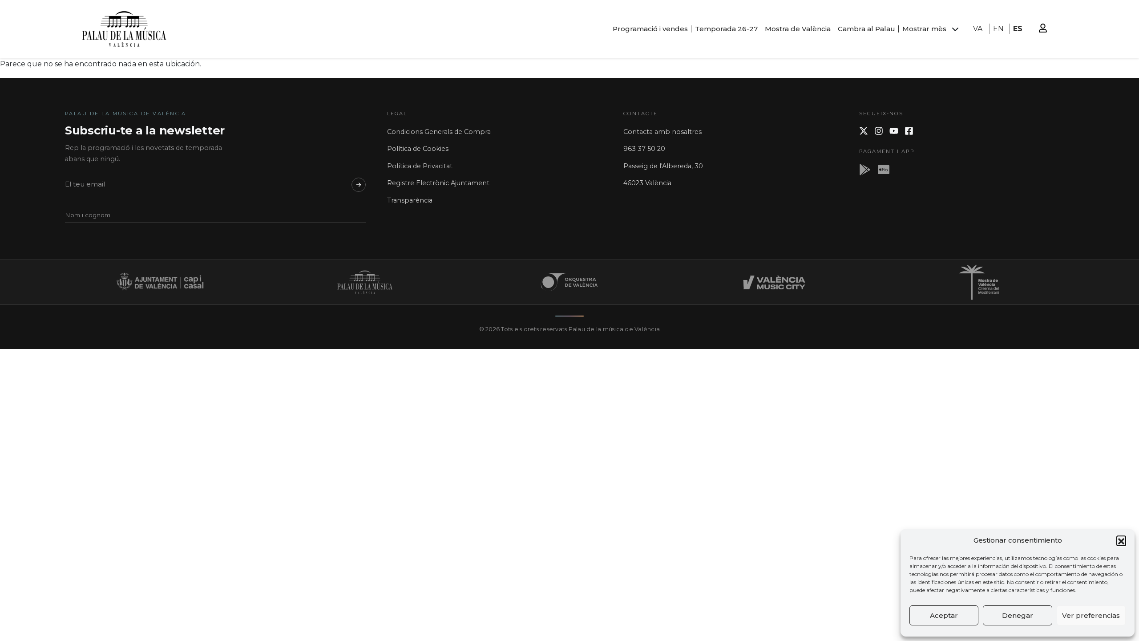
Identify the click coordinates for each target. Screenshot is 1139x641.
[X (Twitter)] (863, 130)
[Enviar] (358, 185)
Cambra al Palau (866, 28)
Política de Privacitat (419, 166)
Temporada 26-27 (726, 28)
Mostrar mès (924, 28)
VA (977, 28)
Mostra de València (798, 28)
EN (998, 28)
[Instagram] (878, 130)
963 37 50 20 (644, 149)
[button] (1121, 540)
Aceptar (944, 615)
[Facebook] (909, 130)
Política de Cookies (417, 149)
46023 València (647, 183)
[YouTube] (893, 130)
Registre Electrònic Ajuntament (438, 183)
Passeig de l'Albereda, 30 (663, 166)
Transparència (409, 200)
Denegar (1017, 615)
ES (1017, 28)
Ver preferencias (1091, 615)
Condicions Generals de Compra (439, 132)
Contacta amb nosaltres (662, 132)
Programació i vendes (650, 28)
